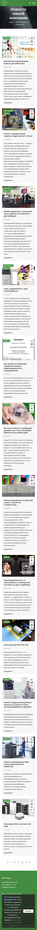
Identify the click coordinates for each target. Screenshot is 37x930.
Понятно (28, 911)
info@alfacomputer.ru (9, 887)
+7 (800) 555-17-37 (9, 885)
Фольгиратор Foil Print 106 (16, 645)
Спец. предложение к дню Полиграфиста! (16, 290)
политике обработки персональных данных (12, 922)
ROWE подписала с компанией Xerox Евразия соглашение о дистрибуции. (18, 213)
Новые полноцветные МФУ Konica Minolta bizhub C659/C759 (16, 764)
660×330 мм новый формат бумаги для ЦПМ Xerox (16, 62)
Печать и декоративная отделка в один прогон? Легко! (18, 135)
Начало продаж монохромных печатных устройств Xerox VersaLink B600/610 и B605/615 (18, 704)
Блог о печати (8, 110)
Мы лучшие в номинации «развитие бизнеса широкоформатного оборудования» (15, 367)
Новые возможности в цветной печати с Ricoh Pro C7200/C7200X (18, 502)
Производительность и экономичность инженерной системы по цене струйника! (17, 582)
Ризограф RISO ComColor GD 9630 (17, 825)
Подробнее (8, 102)
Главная (11, 22)
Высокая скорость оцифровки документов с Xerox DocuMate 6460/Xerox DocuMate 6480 (18, 430)
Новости (6, 38)
